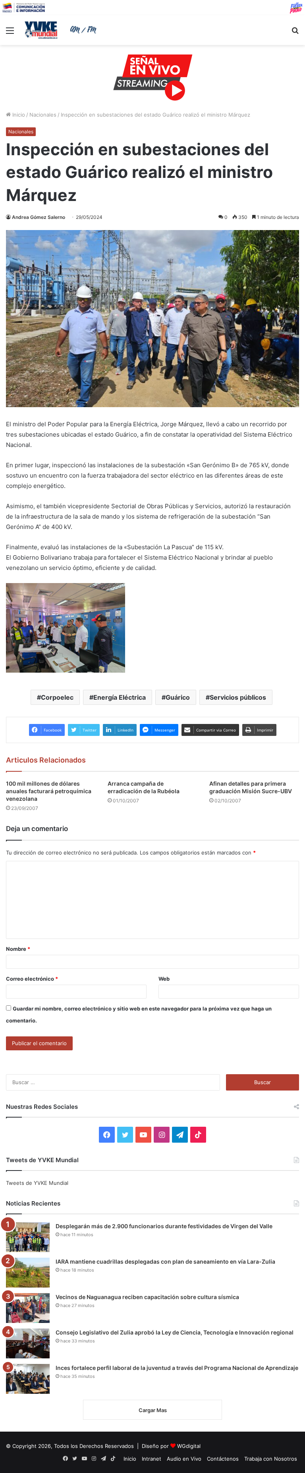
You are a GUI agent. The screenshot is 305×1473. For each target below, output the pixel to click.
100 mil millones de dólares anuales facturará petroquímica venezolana (48, 791)
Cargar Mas (153, 1410)
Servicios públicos (238, 697)
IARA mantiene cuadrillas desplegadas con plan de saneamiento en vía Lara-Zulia (165, 1261)
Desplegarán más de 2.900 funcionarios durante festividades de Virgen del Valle (164, 1226)
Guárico (178, 697)
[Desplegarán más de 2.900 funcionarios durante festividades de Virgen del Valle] (28, 1237)
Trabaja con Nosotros (270, 1458)
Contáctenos (223, 1458)
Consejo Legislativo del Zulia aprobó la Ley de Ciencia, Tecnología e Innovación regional (174, 1332)
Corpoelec (57, 697)
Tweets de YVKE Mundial (37, 1183)
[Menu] (10, 33)
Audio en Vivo (184, 1458)
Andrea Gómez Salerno (38, 217)
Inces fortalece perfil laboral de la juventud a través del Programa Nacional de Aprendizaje (177, 1367)
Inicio (18, 114)
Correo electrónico (32, 978)
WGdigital (189, 1446)
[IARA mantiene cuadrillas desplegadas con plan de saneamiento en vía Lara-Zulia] (28, 1273)
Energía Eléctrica (119, 697)
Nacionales (42, 114)
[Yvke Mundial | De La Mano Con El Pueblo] (62, 30)
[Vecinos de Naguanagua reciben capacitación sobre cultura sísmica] (28, 1308)
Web (164, 978)
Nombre (18, 949)
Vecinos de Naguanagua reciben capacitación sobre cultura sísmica (147, 1297)
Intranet (151, 1458)
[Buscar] (295, 33)
